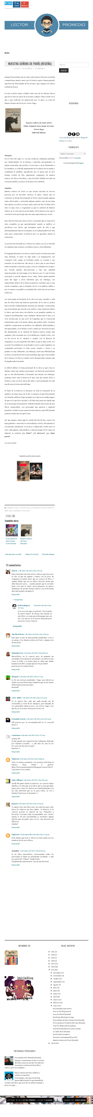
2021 (53, 952)
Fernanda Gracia (18, 719)
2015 (53, 970)
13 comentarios (40, 68)
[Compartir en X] (11, 516)
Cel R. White (16, 698)
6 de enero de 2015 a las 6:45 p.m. (35, 780)
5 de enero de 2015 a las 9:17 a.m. (31, 677)
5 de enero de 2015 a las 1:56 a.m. (37, 634)
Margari (15, 677)
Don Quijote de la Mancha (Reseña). (28, 1058)
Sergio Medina (80, 1100)
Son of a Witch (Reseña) (62, 1014)
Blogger (80, 163)
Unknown (15, 759)
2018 (53, 961)
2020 (53, 955)
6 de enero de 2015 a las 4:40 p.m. (32, 759)
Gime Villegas (17, 780)
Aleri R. (15, 571)
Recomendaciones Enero (62, 1009)
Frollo (17, 507)
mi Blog (67, 138)
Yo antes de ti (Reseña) (61, 1032)
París (10, 510)
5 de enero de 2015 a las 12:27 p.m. (34, 698)
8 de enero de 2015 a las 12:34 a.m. (31, 804)
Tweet (10, 3)
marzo (56, 1000)
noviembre (57, 976)
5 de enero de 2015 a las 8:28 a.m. (36, 653)
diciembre (57, 973)
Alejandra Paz (17, 653)
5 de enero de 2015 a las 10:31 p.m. (38, 719)
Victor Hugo (26, 510)
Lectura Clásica (25, 507)
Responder (16, 594)
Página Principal (31, 554)
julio (55, 988)
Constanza (16, 735)
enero (55, 1006)
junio (55, 991)
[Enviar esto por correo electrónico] (7, 516)
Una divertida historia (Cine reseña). (67, 1029)
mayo (55, 994)
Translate (77, 158)
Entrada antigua (48, 554)
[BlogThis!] (9, 516)
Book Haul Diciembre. (61, 1034)
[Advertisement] (23, 919)
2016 (53, 967)
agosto (56, 985)
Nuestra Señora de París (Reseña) (29, 63)
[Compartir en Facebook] (14, 516)
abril (55, 997)
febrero (56, 1003)
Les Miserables (36, 507)
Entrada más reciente (13, 554)
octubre (56, 979)
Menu (7, 52)
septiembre (57, 982)
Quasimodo (17, 510)
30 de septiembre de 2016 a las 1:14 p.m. (35, 835)
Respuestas (18, 600)
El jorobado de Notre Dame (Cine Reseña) (11, 541)
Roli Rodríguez (24, 605)
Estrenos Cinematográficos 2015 (65, 1037)
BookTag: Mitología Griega (63, 1017)
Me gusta (16, 4)
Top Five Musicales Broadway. (64, 1026)
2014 (53, 1043)
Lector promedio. (29, 1100)
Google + (24, 5)
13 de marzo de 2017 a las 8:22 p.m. (33, 851)
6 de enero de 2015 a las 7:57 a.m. (33, 735)
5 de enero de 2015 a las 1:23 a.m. (30, 571)
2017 (53, 964)
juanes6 (15, 804)
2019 (53, 958)
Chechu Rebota (18, 634)
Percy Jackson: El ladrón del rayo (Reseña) (69, 1023)
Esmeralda (10, 507)
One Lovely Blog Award (62, 1011)
